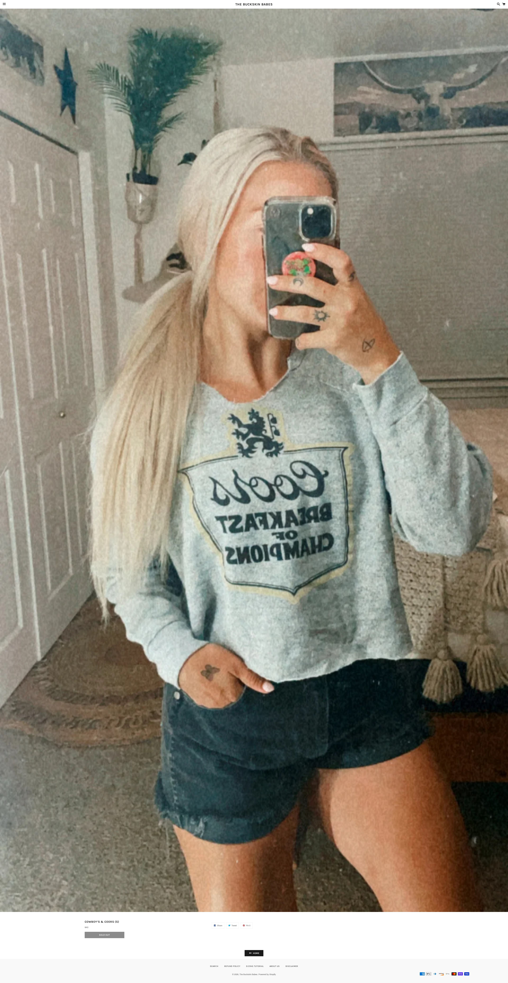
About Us (274, 966)
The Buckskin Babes (254, 4)
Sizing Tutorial (255, 966)
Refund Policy (232, 966)
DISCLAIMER (291, 966)
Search (214, 966)
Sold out (104, 935)
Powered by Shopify (267, 974)
